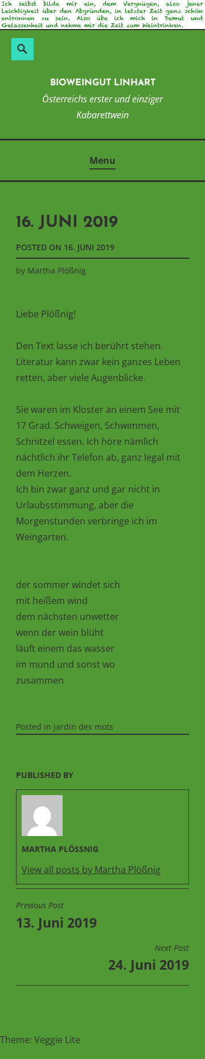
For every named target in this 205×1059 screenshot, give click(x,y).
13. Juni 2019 (56, 915)
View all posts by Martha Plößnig (91, 869)
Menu (102, 160)
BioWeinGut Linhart (102, 83)
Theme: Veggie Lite (40, 1039)
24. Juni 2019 (148, 958)
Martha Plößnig (56, 270)
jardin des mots (83, 726)
